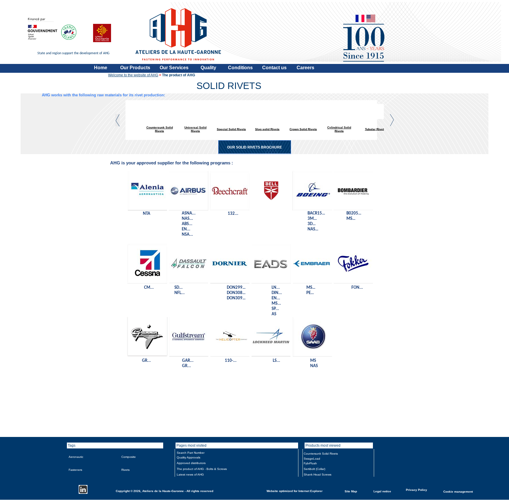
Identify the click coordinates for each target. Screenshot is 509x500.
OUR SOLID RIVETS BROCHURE (254, 147)
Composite (128, 456)
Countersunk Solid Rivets (159, 129)
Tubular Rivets (375, 129)
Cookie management (458, 491)
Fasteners (75, 469)
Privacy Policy (416, 489)
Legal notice (382, 491)
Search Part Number (190, 452)
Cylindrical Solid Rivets (339, 129)
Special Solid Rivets (231, 129)
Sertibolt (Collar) (314, 469)
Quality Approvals (188, 457)
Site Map (351, 491)
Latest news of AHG (190, 474)
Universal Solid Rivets (195, 129)
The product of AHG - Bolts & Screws (202, 469)
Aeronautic (76, 456)
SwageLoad (312, 458)
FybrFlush (310, 463)
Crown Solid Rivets (303, 129)
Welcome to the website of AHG (133, 75)
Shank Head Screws (317, 474)
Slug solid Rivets (267, 129)
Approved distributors (191, 463)
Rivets (125, 469)
